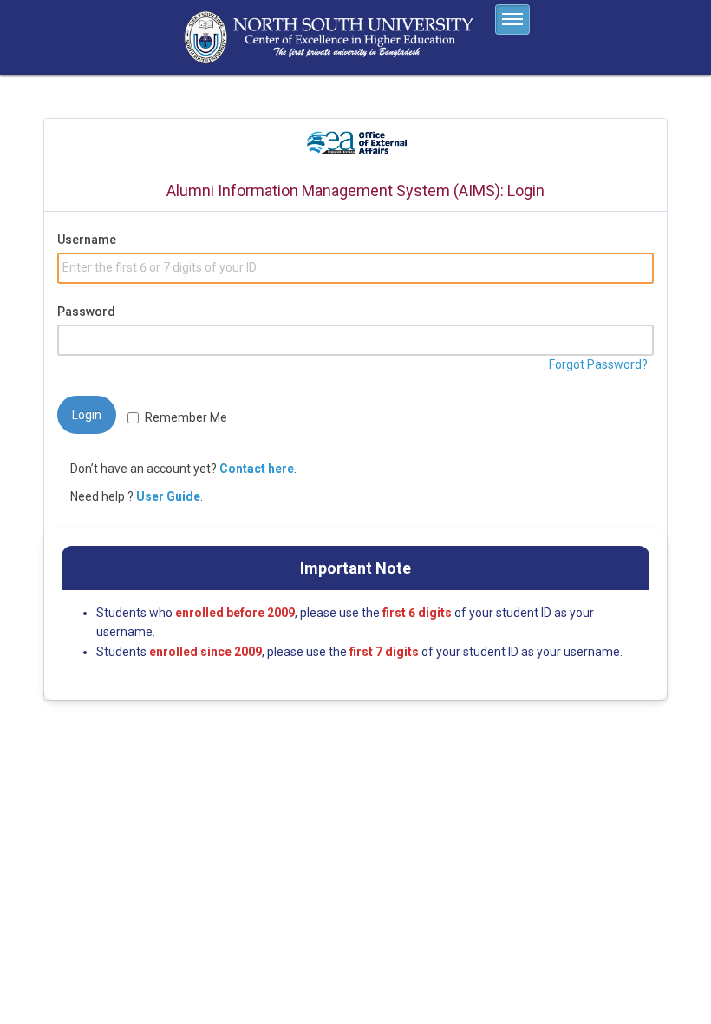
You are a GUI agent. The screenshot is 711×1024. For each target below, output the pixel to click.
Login (86, 415)
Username (86, 239)
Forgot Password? (598, 364)
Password (86, 311)
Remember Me (186, 417)
